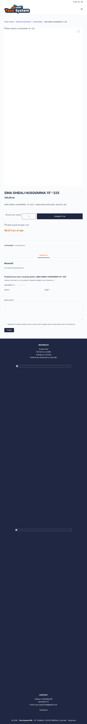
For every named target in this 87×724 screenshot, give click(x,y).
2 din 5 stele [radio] (18, 285)
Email (47, 290)
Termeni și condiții (43, 352)
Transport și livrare (43, 355)
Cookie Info (43, 349)
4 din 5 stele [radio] (23, 285)
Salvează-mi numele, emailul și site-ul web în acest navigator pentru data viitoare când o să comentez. (41, 324)
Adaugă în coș (59, 216)
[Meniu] (82, 9)
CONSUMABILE (19, 245)
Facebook (44, 710)
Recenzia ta (9, 300)
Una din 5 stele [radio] (16, 285)
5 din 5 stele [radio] (25, 285)
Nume (7, 290)
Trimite (9, 330)
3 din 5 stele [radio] (21, 285)
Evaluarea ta (9, 285)
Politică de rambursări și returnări (43, 357)
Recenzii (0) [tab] (44, 255)
